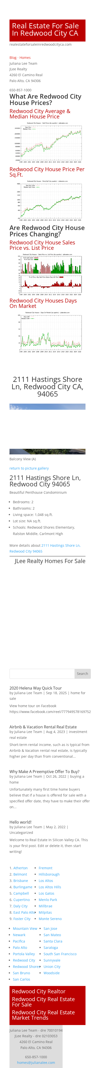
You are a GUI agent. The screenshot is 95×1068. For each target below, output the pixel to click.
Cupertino (21, 899)
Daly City (20, 906)
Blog (13, 57)
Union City (52, 966)
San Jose (50, 928)
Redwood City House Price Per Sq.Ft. (47, 171)
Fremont (45, 868)
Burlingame (22, 887)
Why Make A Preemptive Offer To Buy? (44, 771)
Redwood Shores (26, 966)
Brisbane (20, 880)
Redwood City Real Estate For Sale (43, 1001)
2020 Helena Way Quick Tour (36, 688)
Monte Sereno (50, 918)
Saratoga (51, 947)
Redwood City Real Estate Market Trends (43, 1014)
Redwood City (24, 960)
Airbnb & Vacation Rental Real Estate (43, 727)
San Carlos (21, 979)
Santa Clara (53, 941)
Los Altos (46, 880)
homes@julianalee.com (36, 1062)
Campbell (21, 893)
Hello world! (20, 822)
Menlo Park (48, 899)
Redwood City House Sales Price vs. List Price (42, 245)
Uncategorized (21, 832)
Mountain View (25, 928)
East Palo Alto (24, 912)
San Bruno (21, 973)
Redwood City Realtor (39, 991)
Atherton (20, 868)
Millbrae (45, 906)
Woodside (52, 973)
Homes (25, 57)
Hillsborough (49, 874)
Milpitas (45, 912)
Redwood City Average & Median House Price (40, 113)
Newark (19, 934)
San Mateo (52, 934)
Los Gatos (46, 893)
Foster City (21, 918)
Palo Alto (20, 947)
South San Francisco (60, 954)
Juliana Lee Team (28, 693)
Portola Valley (24, 954)
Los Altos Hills (50, 887)
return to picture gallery (29, 468)
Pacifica (19, 941)
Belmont (20, 874)
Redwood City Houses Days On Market (43, 303)
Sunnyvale (52, 960)
